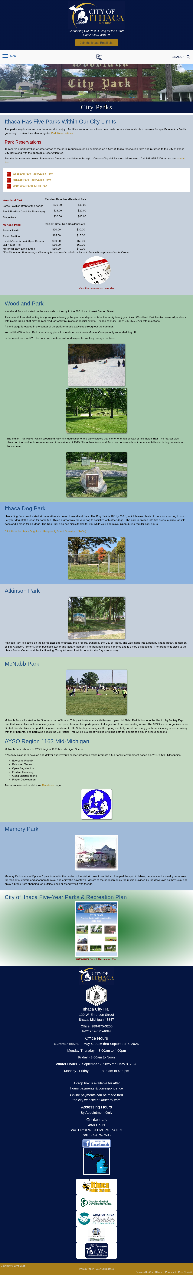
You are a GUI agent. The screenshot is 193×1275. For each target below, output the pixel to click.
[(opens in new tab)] (96, 270)
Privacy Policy (86, 1269)
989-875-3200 (102, 1026)
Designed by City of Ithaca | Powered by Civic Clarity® (164, 1272)
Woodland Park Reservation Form (33, 173)
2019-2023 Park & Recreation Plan (96, 959)
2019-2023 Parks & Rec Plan (30, 185)
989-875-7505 (100, 1135)
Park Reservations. (62, 133)
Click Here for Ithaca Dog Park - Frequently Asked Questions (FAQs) (45, 531)
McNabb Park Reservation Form (32, 179)
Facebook (48, 785)
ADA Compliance (105, 1269)
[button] (96, 42)
